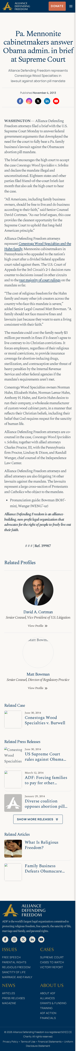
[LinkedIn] (47, 101)
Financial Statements (50, 1041)
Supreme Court (52, 957)
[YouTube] (56, 101)
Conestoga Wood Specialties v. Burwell (45, 720)
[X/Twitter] (38, 101)
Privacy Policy (10, 1041)
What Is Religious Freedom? (41, 845)
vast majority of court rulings (39, 280)
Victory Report (51, 967)
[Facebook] (20, 101)
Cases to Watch (52, 962)
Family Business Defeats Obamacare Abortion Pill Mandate (46, 871)
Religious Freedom (16, 967)
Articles (8, 993)
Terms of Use (28, 1041)
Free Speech (11, 957)
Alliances (47, 998)
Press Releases (13, 998)
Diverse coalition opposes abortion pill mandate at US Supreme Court (45, 809)
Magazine (9, 1003)
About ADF (47, 993)
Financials (48, 1018)
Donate (57, 6)
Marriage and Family (17, 977)
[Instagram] (29, 101)
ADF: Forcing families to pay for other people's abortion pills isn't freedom (46, 785)
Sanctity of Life (14, 972)
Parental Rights (14, 962)
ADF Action (48, 1013)
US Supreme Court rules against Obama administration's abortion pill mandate (45, 762)
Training (46, 1008)
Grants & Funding (53, 1003)
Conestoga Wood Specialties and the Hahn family (37, 246)
